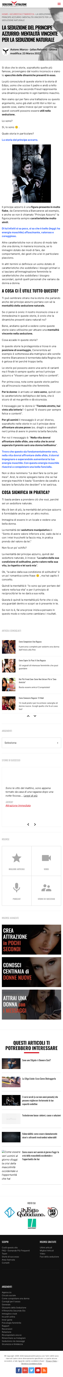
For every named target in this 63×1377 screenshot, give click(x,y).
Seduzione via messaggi (13, 1341)
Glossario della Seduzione (14, 1307)
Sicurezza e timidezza (22, 14)
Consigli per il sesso (11, 1301)
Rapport (5, 1326)
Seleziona (10, 742)
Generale (6, 1304)
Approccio (6, 1292)
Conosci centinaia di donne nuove (31, 972)
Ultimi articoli (46, 1247)
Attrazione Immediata (18, 805)
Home (5, 14)
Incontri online (8, 1316)
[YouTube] (38, 1370)
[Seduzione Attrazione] (14, 4)
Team (4, 1253)
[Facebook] (19, 1370)
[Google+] (25, 1370)
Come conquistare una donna (15, 1298)
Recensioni (7, 1329)
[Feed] (44, 1370)
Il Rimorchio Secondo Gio (13, 1310)
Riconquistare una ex (12, 1335)
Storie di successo (10, 1256)
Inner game (7, 1319)
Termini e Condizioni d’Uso (31, 1363)
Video (42, 1253)
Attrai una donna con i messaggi (31, 1005)
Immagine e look (9, 1313)
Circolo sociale (9, 1295)
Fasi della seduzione (49, 1256)
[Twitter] (31, 1370)
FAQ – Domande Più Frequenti (16, 1250)
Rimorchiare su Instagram (14, 1338)
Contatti (5, 1262)
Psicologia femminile (11, 1323)
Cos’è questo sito (10, 1247)
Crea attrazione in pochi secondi (31, 940)
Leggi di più (30, 795)
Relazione (6, 1332)
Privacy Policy (51, 1361)
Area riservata (8, 1259)
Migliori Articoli (47, 1250)
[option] (31, 675)
